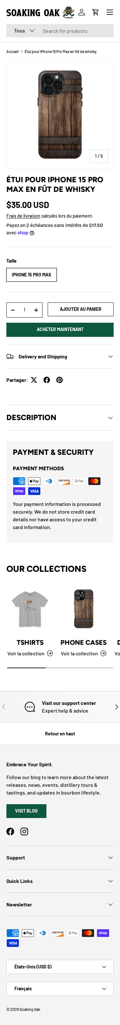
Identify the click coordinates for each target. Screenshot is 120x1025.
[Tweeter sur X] (34, 379)
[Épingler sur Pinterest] (59, 379)
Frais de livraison (23, 216)
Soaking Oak (30, 1009)
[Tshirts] (30, 608)
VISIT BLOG (26, 811)
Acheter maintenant (60, 329)
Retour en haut (60, 733)
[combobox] (60, 30)
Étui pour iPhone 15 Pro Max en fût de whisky (61, 51)
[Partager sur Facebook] (46, 379)
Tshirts (30, 642)
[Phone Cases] (83, 608)
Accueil (12, 51)
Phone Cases (83, 642)
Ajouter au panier (80, 309)
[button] (96, 12)
